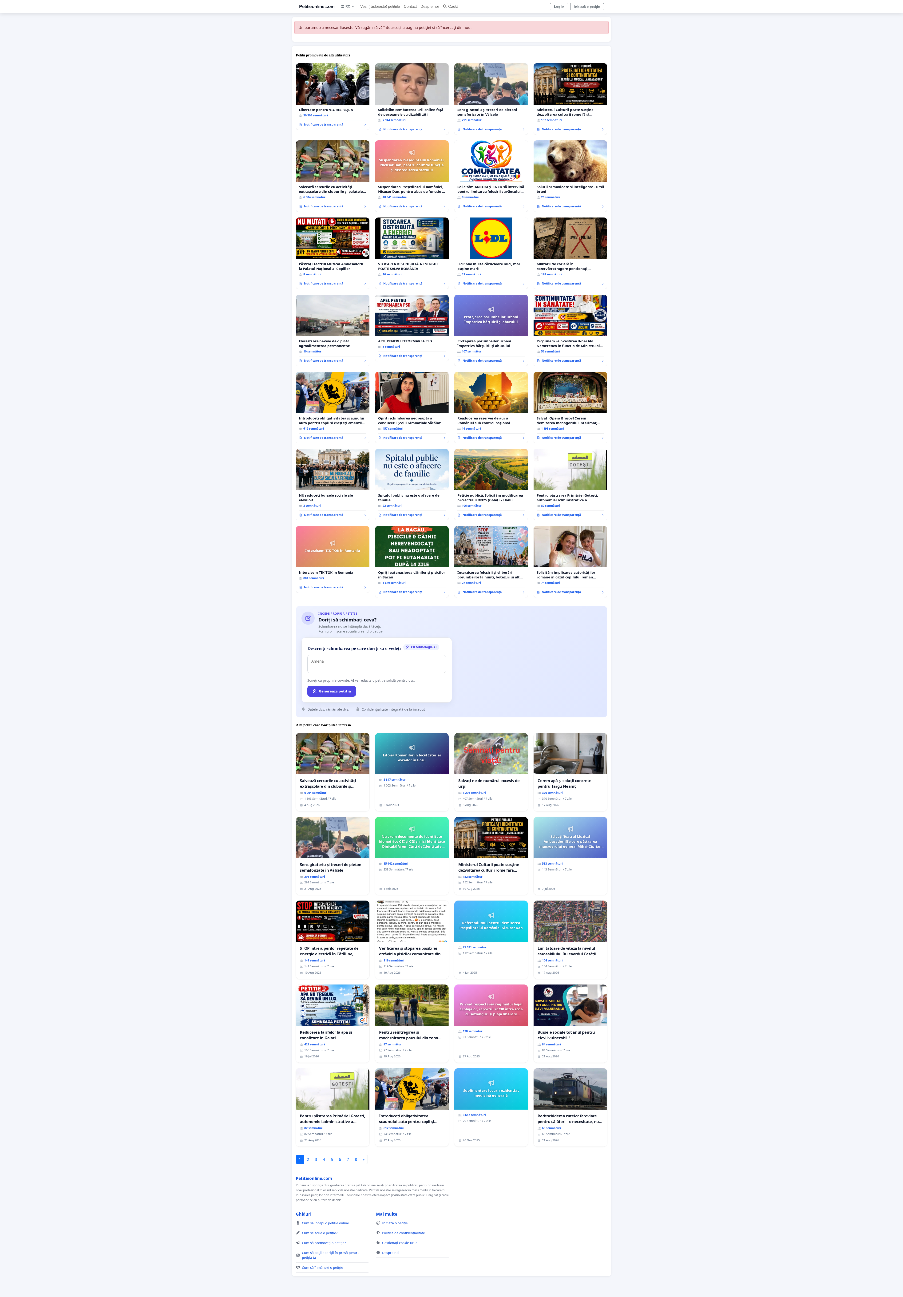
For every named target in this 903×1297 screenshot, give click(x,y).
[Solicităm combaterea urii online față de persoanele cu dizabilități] (412, 99)
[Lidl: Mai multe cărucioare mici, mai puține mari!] (491, 253)
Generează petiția (335, 691)
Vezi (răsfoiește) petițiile (380, 6)
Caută (453, 6)
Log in (559, 6)
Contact (410, 6)
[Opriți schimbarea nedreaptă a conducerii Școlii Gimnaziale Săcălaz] (412, 407)
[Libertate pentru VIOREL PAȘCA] (332, 96)
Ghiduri (303, 1214)
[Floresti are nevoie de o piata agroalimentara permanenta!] (332, 330)
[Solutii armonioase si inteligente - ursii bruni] (570, 176)
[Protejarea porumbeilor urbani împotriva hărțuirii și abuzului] (491, 330)
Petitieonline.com (317, 6)
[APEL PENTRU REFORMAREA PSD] (412, 328)
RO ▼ (350, 6)
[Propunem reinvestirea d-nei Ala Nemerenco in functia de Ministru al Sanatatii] (570, 330)
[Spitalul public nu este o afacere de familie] (412, 484)
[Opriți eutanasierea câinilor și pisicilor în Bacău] (412, 561)
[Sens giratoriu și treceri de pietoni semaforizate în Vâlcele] (491, 99)
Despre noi (429, 6)
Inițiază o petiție (587, 6)
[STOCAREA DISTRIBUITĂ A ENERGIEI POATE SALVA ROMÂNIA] (412, 253)
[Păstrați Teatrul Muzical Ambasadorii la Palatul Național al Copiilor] (332, 253)
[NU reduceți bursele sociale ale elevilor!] (332, 484)
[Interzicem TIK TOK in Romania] (332, 559)
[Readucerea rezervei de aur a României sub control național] (491, 407)
